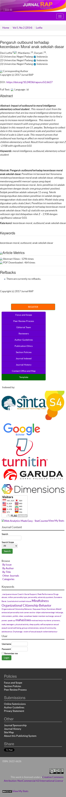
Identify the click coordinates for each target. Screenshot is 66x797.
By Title (6, 571)
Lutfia (39, 27)
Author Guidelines (24, 340)
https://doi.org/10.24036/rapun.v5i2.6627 (29, 82)
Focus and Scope (23, 315)
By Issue (7, 564)
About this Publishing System (20, 735)
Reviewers (24, 333)
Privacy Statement (14, 710)
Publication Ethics (24, 346)
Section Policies (24, 352)
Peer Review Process (23, 321)
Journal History (23, 364)
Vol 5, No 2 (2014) (22, 27)
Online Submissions (15, 703)
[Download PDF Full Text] (12, 89)
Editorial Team (23, 327)
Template (23, 377)
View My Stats (56, 520)
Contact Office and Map (24, 371)
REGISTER (33, 307)
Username (6, 644)
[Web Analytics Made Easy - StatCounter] (25, 520)
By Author (8, 568)
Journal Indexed (24, 358)
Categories (8, 579)
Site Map (9, 732)
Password (6, 649)
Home (5, 27)
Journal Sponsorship (15, 725)
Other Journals (10, 575)
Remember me (11, 653)
